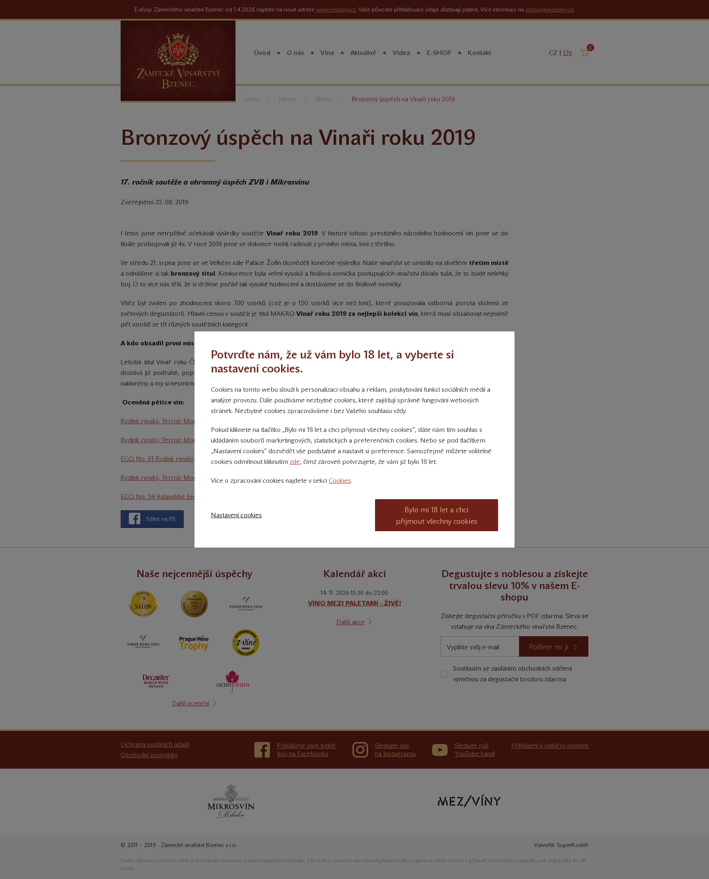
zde (295, 462)
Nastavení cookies (236, 515)
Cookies (340, 480)
